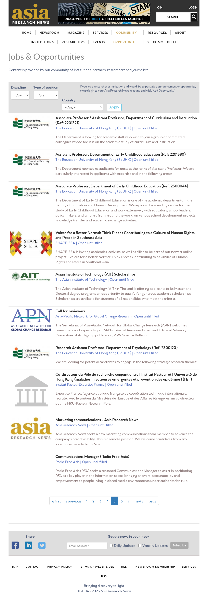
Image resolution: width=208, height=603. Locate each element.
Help (125, 566)
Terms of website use (96, 566)
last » (152, 500)
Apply (114, 107)
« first (56, 500)
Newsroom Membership (155, 566)
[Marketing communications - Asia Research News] (31, 428)
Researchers (73, 42)
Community (127, 32)
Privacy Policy (59, 566)
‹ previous (73, 500)
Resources (157, 32)
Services (100, 32)
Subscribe (179, 545)
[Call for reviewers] (31, 320)
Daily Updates (124, 545)
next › (139, 500)
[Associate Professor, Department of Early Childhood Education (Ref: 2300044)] (31, 191)
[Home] (31, 13)
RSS (104, 576)
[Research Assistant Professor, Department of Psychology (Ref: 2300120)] (31, 353)
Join (159, 7)
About (180, 32)
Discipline (18, 86)
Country (68, 99)
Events (99, 42)
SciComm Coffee (162, 42)
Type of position (45, 86)
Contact (33, 566)
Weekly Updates (155, 545)
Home (27, 32)
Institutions (42, 42)
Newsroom (50, 32)
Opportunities (126, 42)
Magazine (76, 32)
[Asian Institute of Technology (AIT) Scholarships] (31, 276)
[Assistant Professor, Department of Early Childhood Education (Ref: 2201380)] (31, 159)
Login (193, 7)
